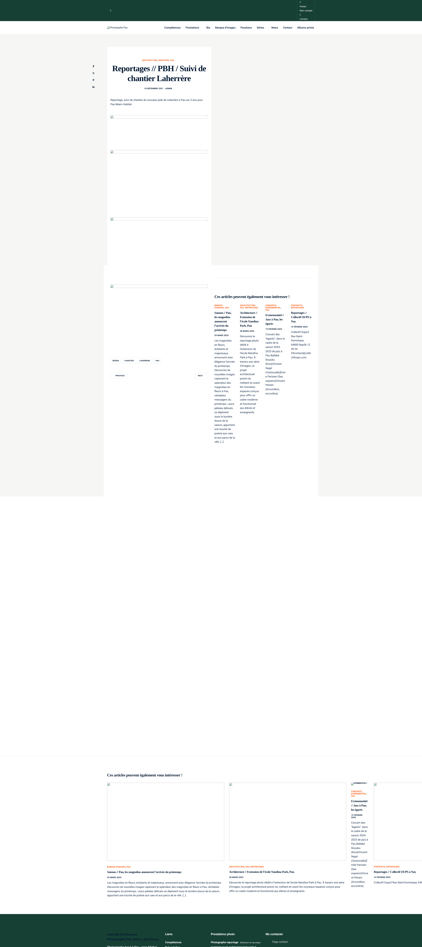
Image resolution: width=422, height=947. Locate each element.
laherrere (144, 361)
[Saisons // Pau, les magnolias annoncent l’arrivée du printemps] (165, 821)
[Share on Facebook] (93, 66)
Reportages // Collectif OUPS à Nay (301, 317)
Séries (260, 27)
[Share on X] (93, 73)
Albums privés (305, 27)
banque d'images (219, 306)
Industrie (163, 60)
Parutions (246, 27)
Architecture (149, 60)
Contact (287, 27)
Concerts (270, 305)
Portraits (296, 305)
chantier (129, 361)
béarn (116, 361)
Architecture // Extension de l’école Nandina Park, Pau (261, 871)
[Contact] (306, 10)
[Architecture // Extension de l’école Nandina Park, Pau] (287, 821)
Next (200, 376)
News (274, 27)
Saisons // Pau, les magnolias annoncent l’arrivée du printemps (222, 321)
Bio (208, 27)
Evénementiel (273, 308)
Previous (120, 376)
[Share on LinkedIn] (93, 87)
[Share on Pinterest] (93, 80)
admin (168, 88)
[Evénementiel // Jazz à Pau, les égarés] (360, 784)
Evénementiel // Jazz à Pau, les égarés (274, 319)
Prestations (192, 27)
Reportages (251, 308)
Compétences (172, 27)
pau (157, 361)
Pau (172, 60)
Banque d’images (225, 27)
